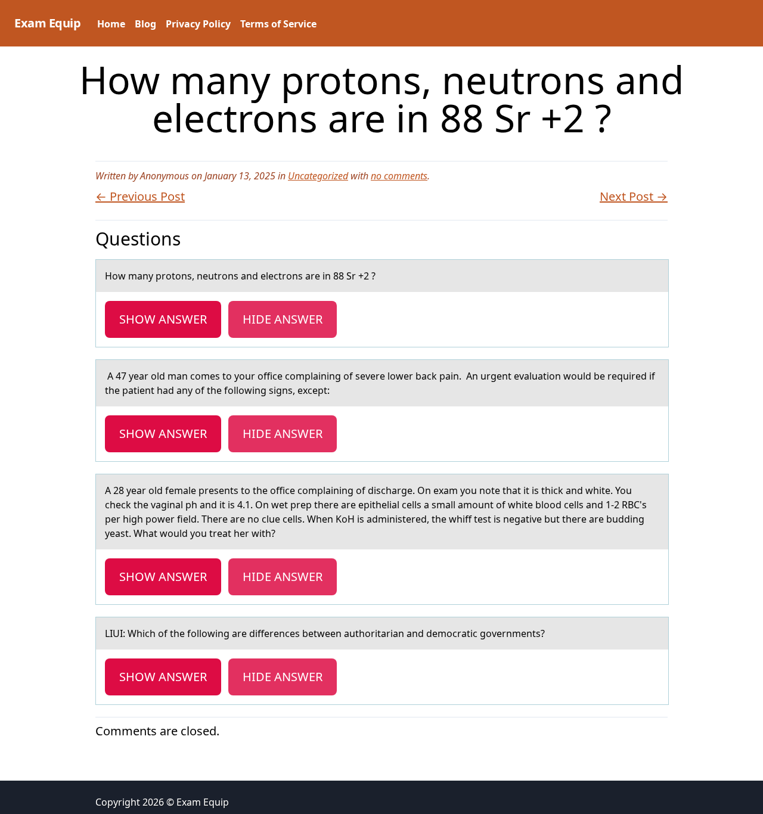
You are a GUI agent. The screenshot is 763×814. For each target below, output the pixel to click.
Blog (145, 23)
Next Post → (634, 196)
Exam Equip (47, 23)
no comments (399, 175)
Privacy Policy (198, 23)
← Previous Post (140, 196)
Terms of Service (278, 23)
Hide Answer (282, 319)
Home (111, 23)
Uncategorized (318, 175)
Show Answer (163, 319)
